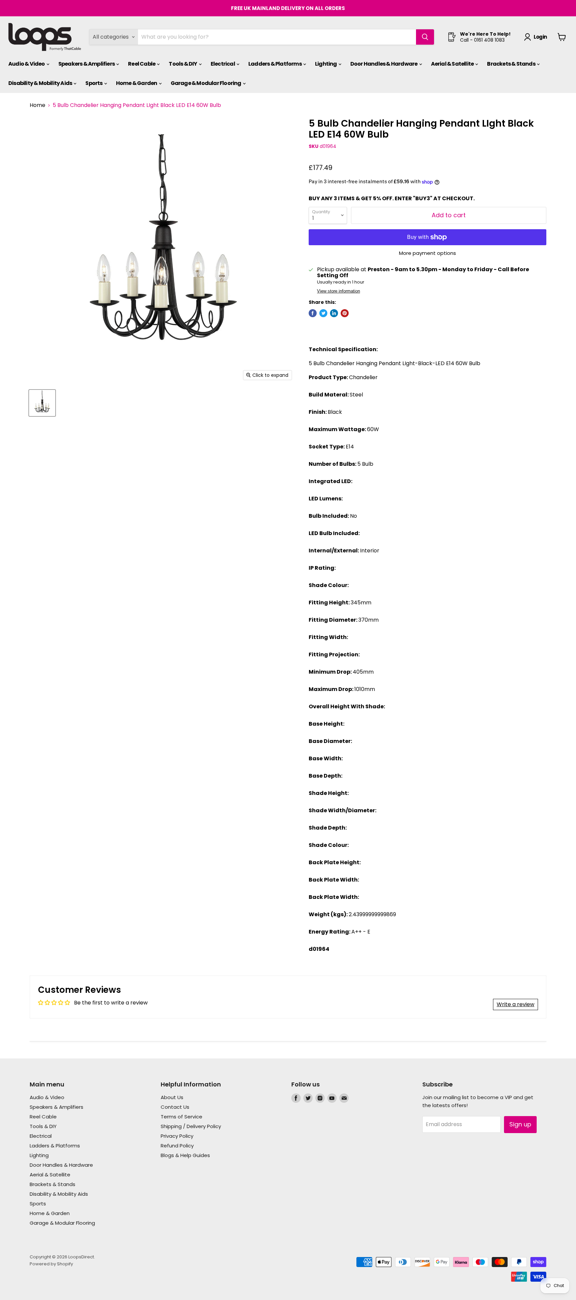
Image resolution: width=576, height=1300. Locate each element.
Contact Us (175, 1106)
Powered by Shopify (51, 1264)
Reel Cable (142, 64)
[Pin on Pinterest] (345, 313)
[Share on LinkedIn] (334, 313)
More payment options (427, 253)
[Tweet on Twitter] (323, 313)
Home (37, 105)
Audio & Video (27, 64)
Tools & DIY (183, 64)
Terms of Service (181, 1116)
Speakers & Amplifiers (86, 64)
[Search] (425, 37)
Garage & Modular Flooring (206, 83)
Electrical (223, 64)
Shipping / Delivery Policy (191, 1126)
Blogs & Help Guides (185, 1155)
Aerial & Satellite (453, 64)
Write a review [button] (515, 1004)
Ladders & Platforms (275, 64)
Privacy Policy (177, 1135)
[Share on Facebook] (313, 313)
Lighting (326, 64)
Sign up (520, 1124)
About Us (172, 1097)
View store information (338, 291)
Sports (94, 83)
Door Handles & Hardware (384, 64)
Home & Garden (137, 83)
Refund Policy (177, 1145)
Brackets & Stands (511, 64)
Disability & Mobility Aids (40, 83)
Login (540, 36)
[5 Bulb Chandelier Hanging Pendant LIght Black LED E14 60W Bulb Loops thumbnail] (42, 403)
